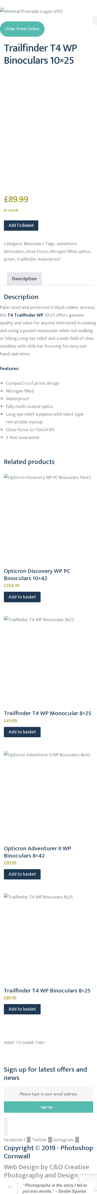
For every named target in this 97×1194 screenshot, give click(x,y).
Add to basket (21, 225)
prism (9, 259)
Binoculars (34, 244)
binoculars (14, 251)
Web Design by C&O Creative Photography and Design (46, 1171)
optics (84, 251)
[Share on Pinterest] (56, 1055)
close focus (37, 251)
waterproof (49, 259)
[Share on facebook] (8, 1055)
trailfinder (26, 259)
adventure (67, 244)
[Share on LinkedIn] (27, 1055)
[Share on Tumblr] (37, 1055)
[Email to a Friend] (66, 1055)
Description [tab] (24, 279)
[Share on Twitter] (18, 1055)
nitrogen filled (63, 251)
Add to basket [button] (22, 597)
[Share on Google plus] (46, 1055)
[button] (22, 29)
